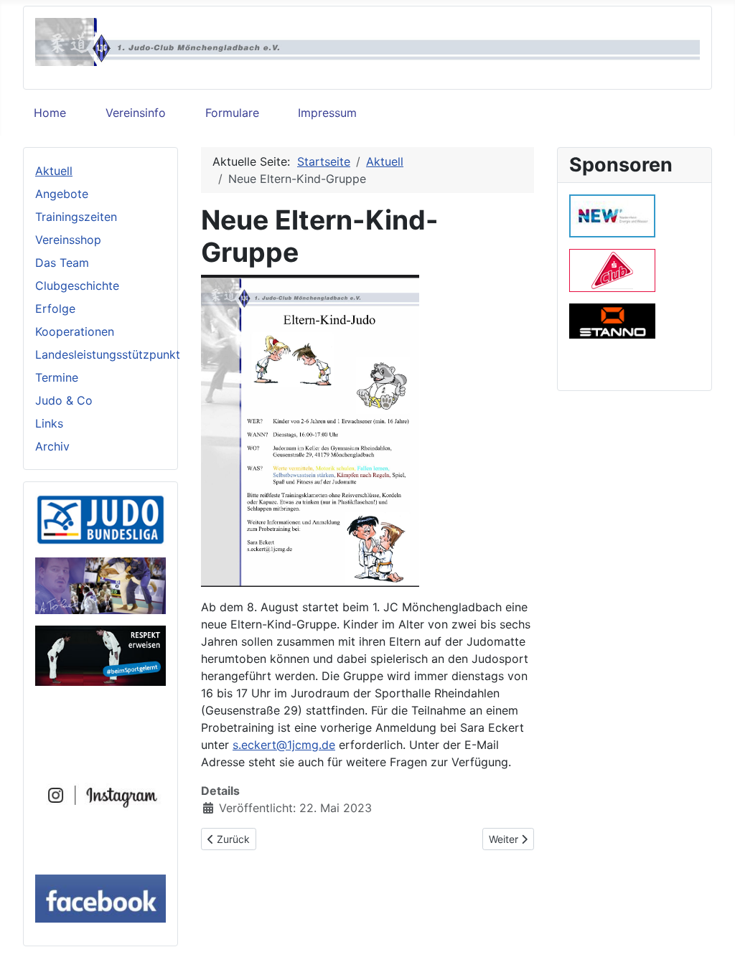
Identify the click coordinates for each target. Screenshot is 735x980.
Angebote (61, 194)
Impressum (327, 112)
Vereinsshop (68, 239)
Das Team (62, 262)
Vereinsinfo (136, 112)
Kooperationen (74, 331)
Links (49, 423)
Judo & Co (64, 400)
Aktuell (53, 171)
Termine (56, 377)
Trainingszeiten (76, 216)
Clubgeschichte (77, 285)
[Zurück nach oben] (710, 953)
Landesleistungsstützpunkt (107, 354)
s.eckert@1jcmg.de (284, 745)
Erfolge (55, 308)
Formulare (232, 112)
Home (50, 112)
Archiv (52, 446)
